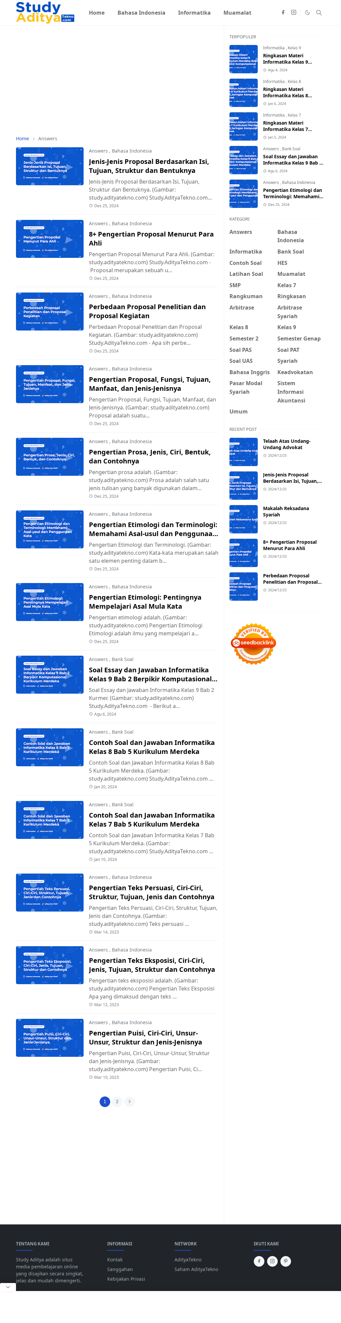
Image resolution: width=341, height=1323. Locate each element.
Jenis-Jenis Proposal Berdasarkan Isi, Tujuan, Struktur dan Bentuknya (149, 166)
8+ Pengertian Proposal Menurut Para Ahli (290, 545)
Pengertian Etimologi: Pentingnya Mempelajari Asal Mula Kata (145, 602)
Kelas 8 (294, 81)
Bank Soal (123, 659)
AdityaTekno (187, 1259)
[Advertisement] (117, 80)
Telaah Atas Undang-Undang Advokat (287, 444)
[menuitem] (97, 13)
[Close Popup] (8, 1287)
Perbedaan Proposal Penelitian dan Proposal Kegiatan (147, 311)
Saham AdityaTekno (196, 1269)
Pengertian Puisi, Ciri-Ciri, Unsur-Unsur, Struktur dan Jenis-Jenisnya (145, 1037)
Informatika (274, 48)
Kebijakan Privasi (126, 1279)
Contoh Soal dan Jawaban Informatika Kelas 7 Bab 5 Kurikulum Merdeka (152, 820)
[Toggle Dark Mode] (307, 12)
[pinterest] (285, 1261)
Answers (98, 151)
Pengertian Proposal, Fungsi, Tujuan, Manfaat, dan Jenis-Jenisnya (150, 384)
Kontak (115, 1259)
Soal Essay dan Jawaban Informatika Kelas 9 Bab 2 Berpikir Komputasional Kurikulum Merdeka (150, 678)
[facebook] (283, 13)
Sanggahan (120, 1269)
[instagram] (293, 13)
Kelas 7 (294, 115)
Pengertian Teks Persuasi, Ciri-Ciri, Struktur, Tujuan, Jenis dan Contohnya (151, 892)
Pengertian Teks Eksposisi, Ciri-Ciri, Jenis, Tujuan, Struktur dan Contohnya (152, 965)
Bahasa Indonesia (132, 151)
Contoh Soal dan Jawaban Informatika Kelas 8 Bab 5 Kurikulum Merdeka (152, 747)
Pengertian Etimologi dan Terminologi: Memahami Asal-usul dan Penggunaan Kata (153, 533)
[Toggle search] (319, 13)
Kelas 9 (294, 48)
